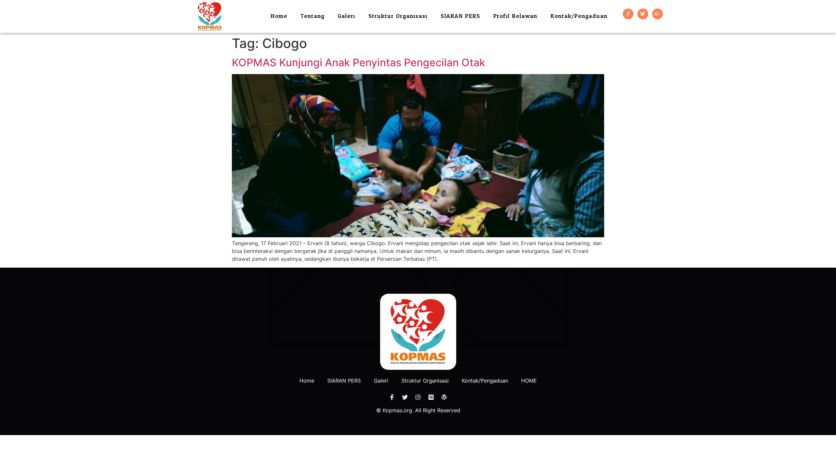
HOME (529, 380)
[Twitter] (642, 13)
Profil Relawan (515, 16)
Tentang (312, 16)
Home (278, 16)
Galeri (346, 16)
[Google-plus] (657, 13)
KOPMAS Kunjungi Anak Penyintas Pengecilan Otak (358, 62)
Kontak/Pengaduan (578, 16)
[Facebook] (628, 13)
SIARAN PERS (460, 16)
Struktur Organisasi (397, 16)
